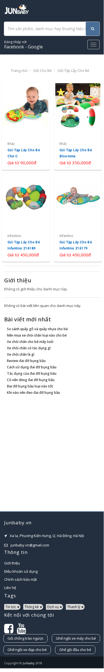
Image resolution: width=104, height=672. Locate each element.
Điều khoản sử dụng (21, 571)
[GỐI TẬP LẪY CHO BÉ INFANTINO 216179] (78, 218)
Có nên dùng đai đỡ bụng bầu (30, 379)
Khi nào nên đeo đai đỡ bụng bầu (33, 392)
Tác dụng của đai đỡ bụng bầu (31, 373)
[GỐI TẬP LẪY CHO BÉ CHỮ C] (26, 126)
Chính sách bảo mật (20, 579)
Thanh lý (73, 607)
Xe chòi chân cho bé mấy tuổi (30, 341)
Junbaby (29, 663)
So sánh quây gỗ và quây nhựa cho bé (37, 329)
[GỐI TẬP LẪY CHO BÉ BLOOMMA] (78, 126)
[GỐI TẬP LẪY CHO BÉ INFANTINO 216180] (26, 218)
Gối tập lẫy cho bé (73, 70)
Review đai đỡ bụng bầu (26, 360)
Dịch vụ (53, 607)
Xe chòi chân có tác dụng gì (29, 348)
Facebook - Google (23, 45)
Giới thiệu (12, 563)
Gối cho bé (42, 70)
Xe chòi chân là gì (20, 354)
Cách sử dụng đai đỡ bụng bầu (31, 367)
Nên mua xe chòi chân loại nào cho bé (37, 335)
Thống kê (32, 607)
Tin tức (11, 607)
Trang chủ (19, 70)
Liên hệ (10, 587)
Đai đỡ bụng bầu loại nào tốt (30, 386)
